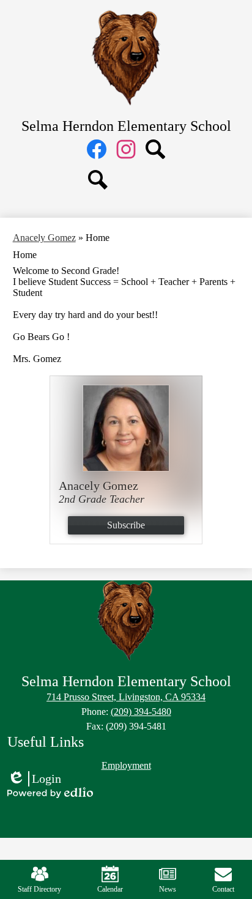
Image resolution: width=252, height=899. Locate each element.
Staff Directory (39, 889)
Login (34, 779)
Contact (223, 889)
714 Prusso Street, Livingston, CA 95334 (126, 697)
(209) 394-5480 (141, 711)
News (167, 889)
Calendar (110, 889)
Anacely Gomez (44, 237)
